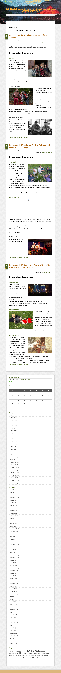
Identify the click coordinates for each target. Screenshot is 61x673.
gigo (18, 657)
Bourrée (26, 653)
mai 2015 (12, 625)
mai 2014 (12, 641)
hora (20, 657)
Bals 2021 (13, 436)
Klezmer (34, 657)
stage (48, 659)
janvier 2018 (13, 588)
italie (24, 657)
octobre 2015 (13, 622)
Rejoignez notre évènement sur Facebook (18, 137)
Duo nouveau (37, 655)
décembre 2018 (13, 581)
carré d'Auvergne (43, 653)
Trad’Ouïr (12, 162)
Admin (14, 40)
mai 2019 (12, 573)
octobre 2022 (13, 541)
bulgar (38, 653)
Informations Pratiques (46, 42)
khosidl (28, 657)
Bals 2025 (13, 446)
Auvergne (14, 653)
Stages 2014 (14, 462)
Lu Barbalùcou (14, 335)
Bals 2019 (25, 40)
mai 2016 (12, 612)
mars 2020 (12, 562)
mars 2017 (12, 601)
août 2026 (12, 489)
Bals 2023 (13, 441)
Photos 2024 (14, 457)
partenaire (11, 659)
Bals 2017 (13, 425)
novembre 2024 (13, 513)
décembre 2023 (13, 528)
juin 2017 (12, 596)
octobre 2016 (13, 609)
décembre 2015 (13, 620)
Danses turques (31, 655)
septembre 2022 (14, 544)
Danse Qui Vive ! (15, 197)
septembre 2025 (14, 497)
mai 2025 (12, 500)
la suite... (11, 140)
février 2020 (13, 565)
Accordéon (11, 651)
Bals (22, 40)
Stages (11, 459)
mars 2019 (12, 575)
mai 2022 (12, 547)
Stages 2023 (14, 477)
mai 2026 (12, 492)
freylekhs (15, 657)
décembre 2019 (13, 568)
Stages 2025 (14, 480)
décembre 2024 (13, 510)
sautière (39, 659)
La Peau (39, 657)
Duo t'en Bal (42, 655)
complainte (20, 655)
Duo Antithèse (14, 309)
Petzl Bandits (15, 659)
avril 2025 (12, 502)
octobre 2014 (13, 635)
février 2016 (13, 614)
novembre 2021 (13, 555)
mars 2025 (12, 505)
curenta (23, 655)
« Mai (10, 409)
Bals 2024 (13, 444)
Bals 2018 (13, 428)
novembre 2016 (13, 607)
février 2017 (13, 604)
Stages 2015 (14, 464)
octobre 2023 (13, 531)
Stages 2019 (14, 475)
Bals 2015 (13, 420)
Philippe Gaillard (22, 659)
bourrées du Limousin (33, 653)
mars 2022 (12, 549)
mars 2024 (12, 523)
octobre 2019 (13, 570)
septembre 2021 (14, 557)
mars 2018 (12, 586)
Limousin (43, 657)
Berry (22, 653)
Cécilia (26, 655)
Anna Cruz (23, 651)
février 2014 (13, 643)
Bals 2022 (13, 438)
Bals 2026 (13, 449)
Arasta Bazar (32, 650)
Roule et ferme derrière (29, 659)
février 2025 (13, 508)
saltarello (36, 659)
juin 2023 (12, 534)
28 (36, 403)
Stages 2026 (14, 483)
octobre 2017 (13, 594)
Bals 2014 (13, 417)
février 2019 (13, 578)
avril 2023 (12, 536)
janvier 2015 (13, 630)
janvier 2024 (13, 526)
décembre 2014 (13, 633)
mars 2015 (12, 628)
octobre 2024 (13, 515)
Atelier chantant (25, 379)
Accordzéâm (13, 282)
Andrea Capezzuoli (17, 651)
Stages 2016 (14, 467)
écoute (12, 661)
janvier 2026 (13, 495)
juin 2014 (12, 638)
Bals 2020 (13, 433)
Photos (11, 454)
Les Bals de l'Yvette (30, 5)
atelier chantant (42, 651)
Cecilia (11, 58)
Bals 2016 (13, 423)
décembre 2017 (13, 591)
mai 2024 (12, 518)
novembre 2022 (13, 539)
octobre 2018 (13, 583)
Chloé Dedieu (14, 655)
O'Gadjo (47, 657)
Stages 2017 (14, 470)
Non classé (12, 451)
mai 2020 (12, 560)
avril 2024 (12, 521)
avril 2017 (12, 599)
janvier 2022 (13, 552)
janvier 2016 (13, 617)
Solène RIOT (43, 659)
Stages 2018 (14, 472)
